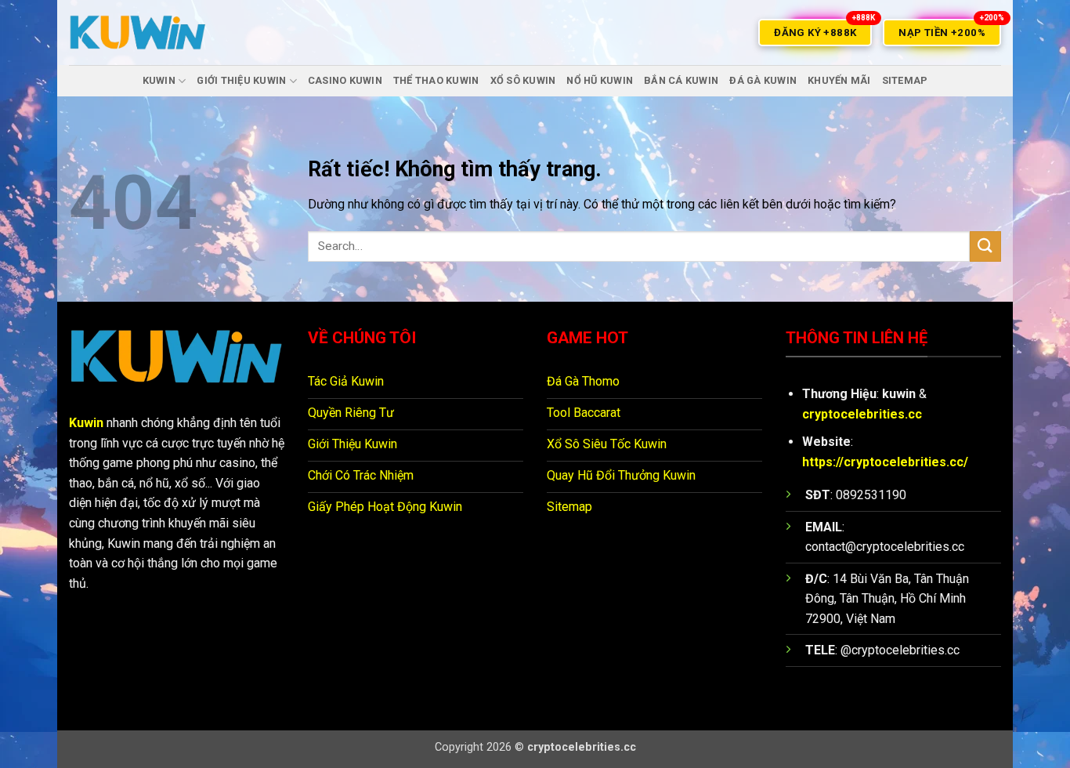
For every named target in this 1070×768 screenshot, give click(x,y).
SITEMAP (905, 80)
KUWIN (159, 80)
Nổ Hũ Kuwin (599, 80)
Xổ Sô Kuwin (523, 80)
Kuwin (86, 422)
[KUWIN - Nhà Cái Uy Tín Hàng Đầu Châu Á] (138, 33)
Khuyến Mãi (839, 80)
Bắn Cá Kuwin (681, 80)
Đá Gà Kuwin (763, 80)
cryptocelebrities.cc (862, 414)
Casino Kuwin (345, 80)
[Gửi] (985, 246)
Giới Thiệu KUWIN (241, 80)
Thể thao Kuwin (436, 80)
